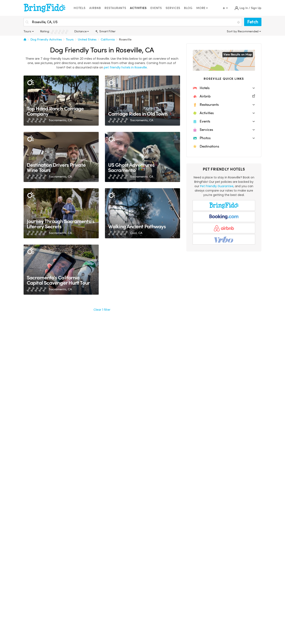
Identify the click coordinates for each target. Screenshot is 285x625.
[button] (224, 88)
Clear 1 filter (101, 310)
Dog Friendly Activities (46, 39)
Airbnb (95, 8)
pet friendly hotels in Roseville (125, 67)
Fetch (252, 22)
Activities (138, 8)
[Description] (30, 82)
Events (156, 8)
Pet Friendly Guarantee (216, 186)
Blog (188, 8)
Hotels (80, 8)
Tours (70, 39)
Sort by (232, 31)
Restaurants (115, 8)
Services (173, 8)
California (108, 39)
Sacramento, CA (60, 120)
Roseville (125, 39)
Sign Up (256, 8)
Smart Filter (106, 31)
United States (87, 39)
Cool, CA (136, 233)
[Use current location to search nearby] (239, 22)
